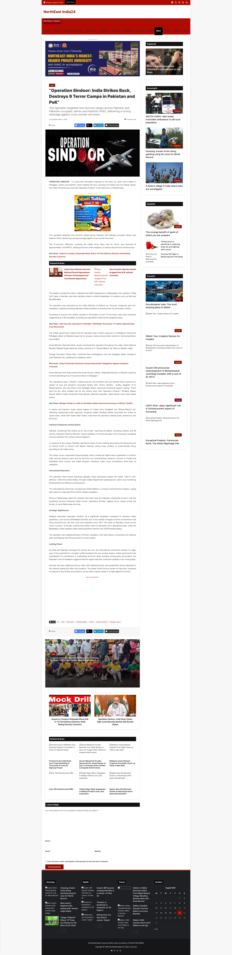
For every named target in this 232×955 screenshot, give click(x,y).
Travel (177, 31)
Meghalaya (91, 31)
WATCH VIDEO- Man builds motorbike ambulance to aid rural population (163, 119)
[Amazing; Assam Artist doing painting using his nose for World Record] (52, 892)
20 (170, 913)
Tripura (149, 31)
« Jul (156, 929)
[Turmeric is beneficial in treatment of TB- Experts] (88, 906)
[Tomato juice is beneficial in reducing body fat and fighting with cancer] (152, 244)
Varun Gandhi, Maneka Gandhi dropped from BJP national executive (122, 272)
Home (47, 31)
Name (48, 841)
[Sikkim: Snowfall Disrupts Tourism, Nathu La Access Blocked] (124, 910)
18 (161, 913)
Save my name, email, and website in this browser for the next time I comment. (77, 861)
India (158, 31)
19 (166, 913)
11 (161, 908)
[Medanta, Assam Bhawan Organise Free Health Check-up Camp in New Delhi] (122, 751)
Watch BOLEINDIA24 (92, 577)
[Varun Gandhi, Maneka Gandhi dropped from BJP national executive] (101, 277)
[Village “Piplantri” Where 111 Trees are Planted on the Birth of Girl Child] (52, 920)
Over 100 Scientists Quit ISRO (61, 789)
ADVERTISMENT (92, 39)
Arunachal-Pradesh (73, 31)
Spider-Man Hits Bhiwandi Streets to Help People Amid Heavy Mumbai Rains (120, 791)
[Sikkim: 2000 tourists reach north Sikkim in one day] (124, 924)
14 (175, 908)
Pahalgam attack (115, 622)
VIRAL (186, 31)
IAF (58, 622)
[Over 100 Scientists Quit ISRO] (62, 779)
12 (166, 908)
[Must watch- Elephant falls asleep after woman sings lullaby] (52, 908)
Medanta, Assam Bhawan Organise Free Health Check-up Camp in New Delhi (122, 763)
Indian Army (70, 622)
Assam (57, 31)
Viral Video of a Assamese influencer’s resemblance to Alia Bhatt (164, 69)
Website (97, 851)
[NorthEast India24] (52, 24)
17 (156, 913)
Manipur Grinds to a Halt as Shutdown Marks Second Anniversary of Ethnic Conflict (96, 403)
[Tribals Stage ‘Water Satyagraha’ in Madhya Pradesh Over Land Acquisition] (92, 779)
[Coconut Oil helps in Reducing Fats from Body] (152, 258)
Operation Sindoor (102, 622)
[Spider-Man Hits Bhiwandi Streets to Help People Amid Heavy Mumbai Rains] (122, 779)
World (167, 31)
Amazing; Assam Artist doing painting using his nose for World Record (163, 154)
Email (48, 851)
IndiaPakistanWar (81, 622)
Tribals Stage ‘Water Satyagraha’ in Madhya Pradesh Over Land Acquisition (92, 791)
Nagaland (128, 31)
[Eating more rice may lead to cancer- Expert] (88, 918)
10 (156, 908)
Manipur (104, 31)
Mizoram (116, 31)
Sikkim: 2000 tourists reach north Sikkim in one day (141, 923)
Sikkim (139, 31)
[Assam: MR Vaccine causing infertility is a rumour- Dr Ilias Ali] (88, 893)
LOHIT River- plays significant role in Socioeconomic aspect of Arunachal (163, 408)
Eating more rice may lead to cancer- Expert (104, 917)
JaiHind (91, 622)
